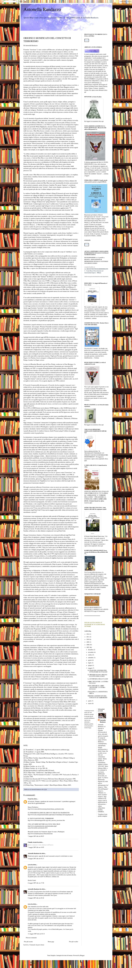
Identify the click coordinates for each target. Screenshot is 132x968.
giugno (90, 665)
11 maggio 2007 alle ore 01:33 (36, 934)
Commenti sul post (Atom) (36, 945)
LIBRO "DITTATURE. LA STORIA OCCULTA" (98, 682)
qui (85, 92)
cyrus (29, 865)
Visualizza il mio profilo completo (102, 815)
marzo (90, 703)
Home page (51, 941)
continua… (87, 400)
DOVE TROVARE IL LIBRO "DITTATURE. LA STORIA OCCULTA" (96, 687)
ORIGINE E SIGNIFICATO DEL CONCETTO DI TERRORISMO (97, 696)
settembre (91, 657)
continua (99, 236)
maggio (90, 668)
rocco (29, 904)
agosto (90, 660)
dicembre (91, 650)
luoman (70, 955)
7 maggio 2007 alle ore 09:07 (36, 836)
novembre (91, 652)
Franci (30, 799)
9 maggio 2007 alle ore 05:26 (36, 898)
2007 (88, 647)
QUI (85, 461)
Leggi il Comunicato (99, 611)
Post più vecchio (73, 941)
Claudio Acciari (32, 842)
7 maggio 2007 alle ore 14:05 (36, 847)
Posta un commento (31, 938)
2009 (88, 642)
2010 (88, 639)
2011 (88, 637)
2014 (88, 634)
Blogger (82, 955)
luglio (90, 663)
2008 (88, 645)
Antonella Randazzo (42, 9)
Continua (96, 358)
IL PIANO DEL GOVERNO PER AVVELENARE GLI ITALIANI (97, 671)
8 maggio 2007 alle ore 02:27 (36, 858)
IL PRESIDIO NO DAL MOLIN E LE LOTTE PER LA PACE (97, 675)
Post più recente (28, 941)
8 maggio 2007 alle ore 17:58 (36, 883)
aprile (90, 701)
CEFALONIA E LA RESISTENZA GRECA (98, 692)
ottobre (90, 655)
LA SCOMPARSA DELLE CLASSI (98, 679)
